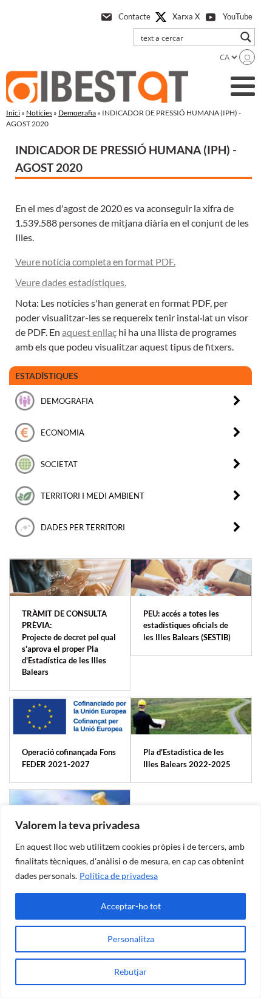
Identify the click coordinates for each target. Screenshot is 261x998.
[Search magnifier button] (245, 37)
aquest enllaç (89, 332)
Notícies (39, 112)
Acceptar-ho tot (131, 906)
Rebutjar (130, 971)
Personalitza (130, 939)
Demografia (77, 112)
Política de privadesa (119, 875)
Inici (13, 112)
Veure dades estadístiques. (70, 282)
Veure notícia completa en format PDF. (95, 261)
